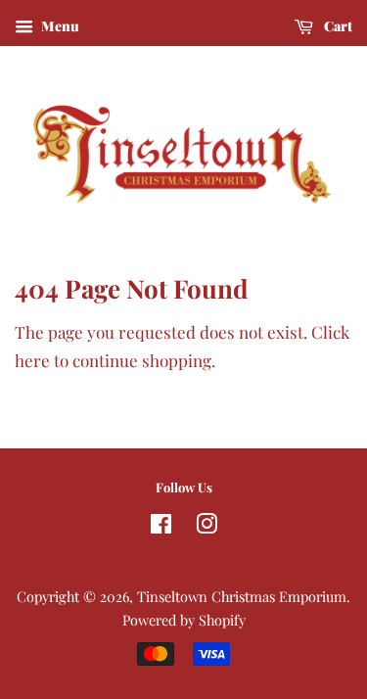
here (32, 360)
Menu (58, 26)
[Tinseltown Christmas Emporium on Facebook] (161, 526)
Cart (336, 26)
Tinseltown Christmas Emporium (241, 596)
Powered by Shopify (184, 619)
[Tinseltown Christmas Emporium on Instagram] (206, 526)
